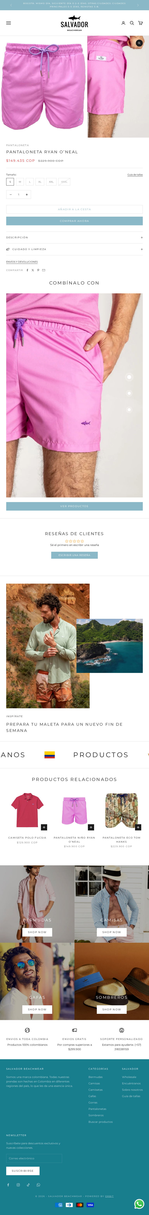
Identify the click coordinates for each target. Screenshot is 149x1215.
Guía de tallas (135, 174)
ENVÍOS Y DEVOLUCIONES (22, 261)
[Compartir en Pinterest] (38, 270)
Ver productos (74, 506)
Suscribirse (23, 1170)
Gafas (92, 1096)
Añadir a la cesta (74, 209)
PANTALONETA (17, 145)
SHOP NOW (110, 5)
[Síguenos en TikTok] (28, 1185)
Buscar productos (100, 1122)
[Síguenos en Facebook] (8, 1185)
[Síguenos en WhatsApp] (38, 1185)
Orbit (109, 1196)
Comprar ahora (74, 220)
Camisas (94, 1083)
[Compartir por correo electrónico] (43, 270)
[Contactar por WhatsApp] (139, 1204)
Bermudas (95, 1077)
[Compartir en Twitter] (32, 270)
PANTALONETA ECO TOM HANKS (122, 839)
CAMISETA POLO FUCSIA (27, 837)
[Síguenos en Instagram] (18, 1185)
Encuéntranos (131, 1083)
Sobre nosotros (132, 1090)
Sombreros (96, 1115)
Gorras (92, 1102)
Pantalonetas (97, 1109)
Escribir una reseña (74, 555)
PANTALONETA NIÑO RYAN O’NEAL (74, 839)
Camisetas (95, 1090)
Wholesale (129, 1077)
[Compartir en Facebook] (27, 270)
